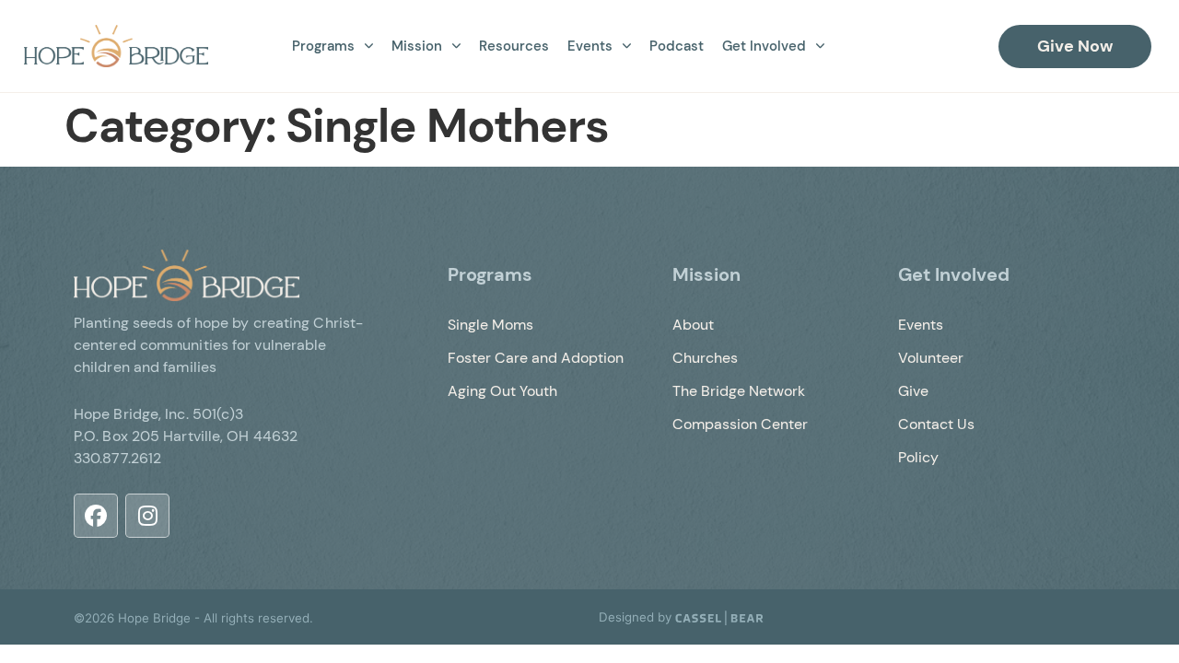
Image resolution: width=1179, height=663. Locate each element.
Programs (323, 46)
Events (590, 46)
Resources (514, 46)
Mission (416, 46)
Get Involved (764, 46)
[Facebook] (96, 516)
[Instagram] (147, 516)
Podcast (676, 46)
